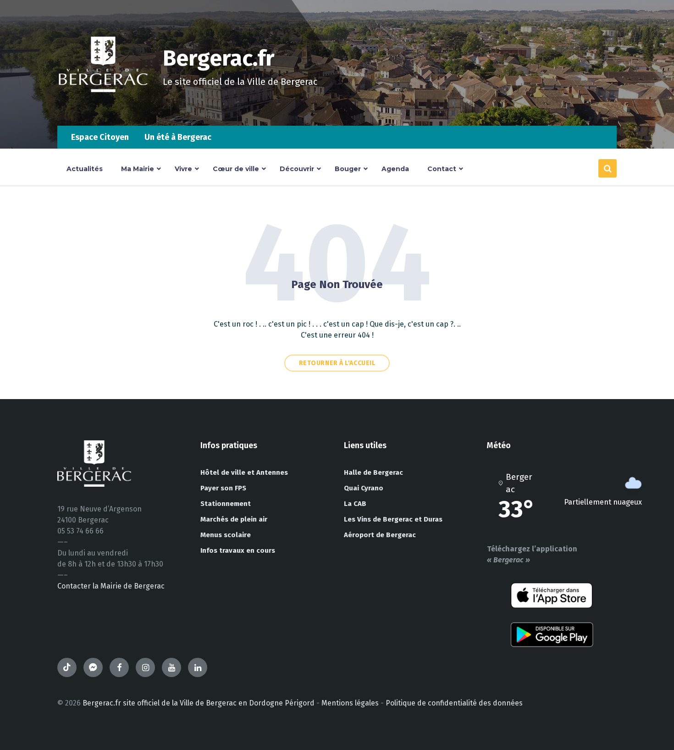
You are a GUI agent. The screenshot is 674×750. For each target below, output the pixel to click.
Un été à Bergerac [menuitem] (177, 137)
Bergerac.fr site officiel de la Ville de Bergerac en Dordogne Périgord (199, 703)
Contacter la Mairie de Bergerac (111, 586)
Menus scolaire (225, 535)
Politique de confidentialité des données (454, 703)
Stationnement (225, 504)
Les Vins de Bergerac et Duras (393, 519)
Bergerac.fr (219, 58)
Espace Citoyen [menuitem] (100, 137)
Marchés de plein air (233, 519)
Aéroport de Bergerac (380, 535)
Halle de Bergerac (373, 472)
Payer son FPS (223, 488)
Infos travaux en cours (237, 550)
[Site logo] (103, 107)
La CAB (355, 504)
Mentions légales (350, 703)
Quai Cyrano (363, 488)
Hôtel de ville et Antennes (244, 472)
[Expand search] (607, 168)
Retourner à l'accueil (337, 363)
